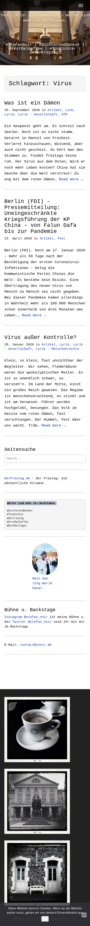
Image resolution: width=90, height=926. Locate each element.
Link (69, 110)
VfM (64, 114)
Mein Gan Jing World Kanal (42, 583)
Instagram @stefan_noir (26, 617)
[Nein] (84, 915)
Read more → (71, 179)
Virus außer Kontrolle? (40, 337)
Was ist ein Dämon (32, 103)
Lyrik (9, 114)
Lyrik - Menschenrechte (57, 349)
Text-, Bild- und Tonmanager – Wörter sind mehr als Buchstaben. (45, 18)
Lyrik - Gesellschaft (37, 114)
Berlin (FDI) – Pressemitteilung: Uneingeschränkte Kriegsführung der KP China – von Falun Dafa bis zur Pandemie (40, 216)
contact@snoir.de (36, 645)
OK (45, 919)
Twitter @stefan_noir (32, 622)
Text (61, 239)
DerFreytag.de (17, 478)
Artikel (54, 110)
